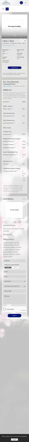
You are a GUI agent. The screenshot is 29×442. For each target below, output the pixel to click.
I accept (14, 439)
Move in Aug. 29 (7, 86)
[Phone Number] (21, 2)
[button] (12, 108)
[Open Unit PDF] (25, 40)
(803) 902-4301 (7, 234)
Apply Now (15, 67)
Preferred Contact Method (11, 264)
